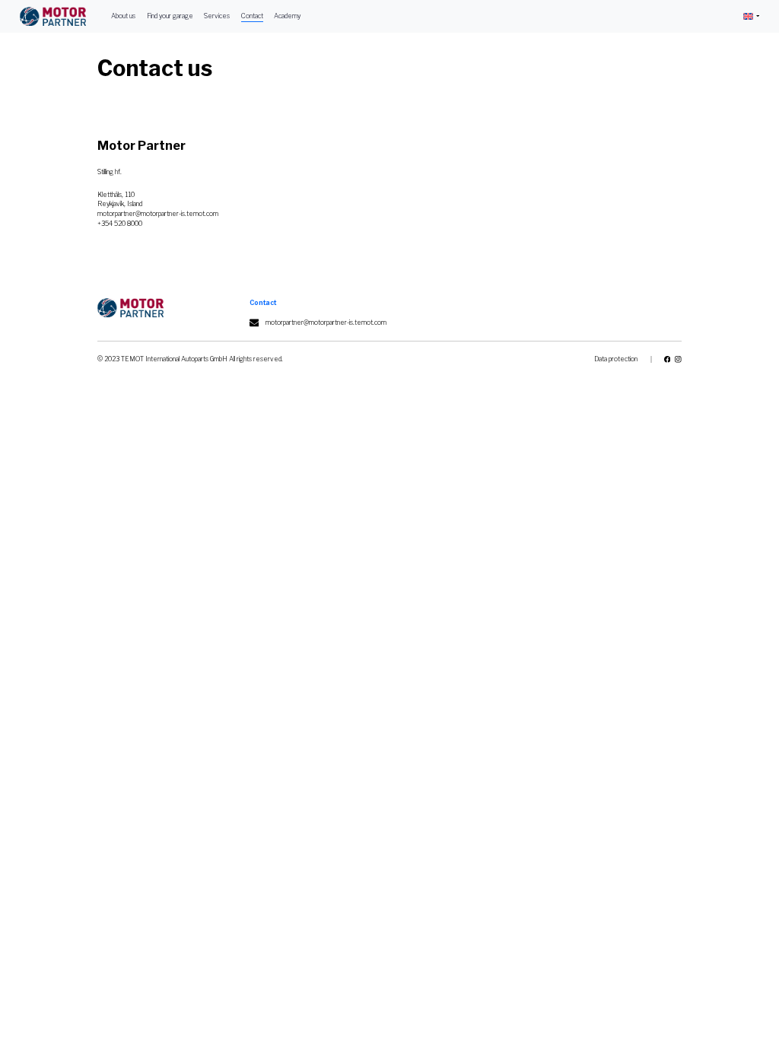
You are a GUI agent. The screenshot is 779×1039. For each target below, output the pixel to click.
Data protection (616, 359)
